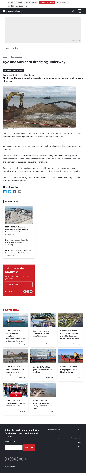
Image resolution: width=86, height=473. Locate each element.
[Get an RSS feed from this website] (26, 459)
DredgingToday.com (47, 2)
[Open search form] (73, 11)
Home (5, 57)
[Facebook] (24, 291)
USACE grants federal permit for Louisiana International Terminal (69, 336)
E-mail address (10, 441)
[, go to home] (12, 11)
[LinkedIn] (31, 291)
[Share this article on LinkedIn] (5, 191)
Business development (13, 70)
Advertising (78, 430)
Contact (79, 446)
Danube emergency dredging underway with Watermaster (41, 333)
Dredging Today (16, 57)
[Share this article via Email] (19, 191)
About (79, 442)
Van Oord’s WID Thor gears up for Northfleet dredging (42, 369)
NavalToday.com (62, 2)
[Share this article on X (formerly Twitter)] (9, 191)
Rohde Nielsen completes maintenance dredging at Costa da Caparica (15, 337)
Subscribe (13, 284)
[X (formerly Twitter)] (27, 291)
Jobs (59, 438)
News (58, 434)
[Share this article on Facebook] (14, 191)
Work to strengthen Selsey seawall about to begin (43, 405)
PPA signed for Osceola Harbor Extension (15, 404)
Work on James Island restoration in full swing (15, 372)
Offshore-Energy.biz (15, 2)
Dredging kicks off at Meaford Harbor (68, 370)
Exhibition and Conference (17, 6)
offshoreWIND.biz (31, 2)
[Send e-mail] (21, 459)
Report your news (76, 438)
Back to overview (12, 48)
